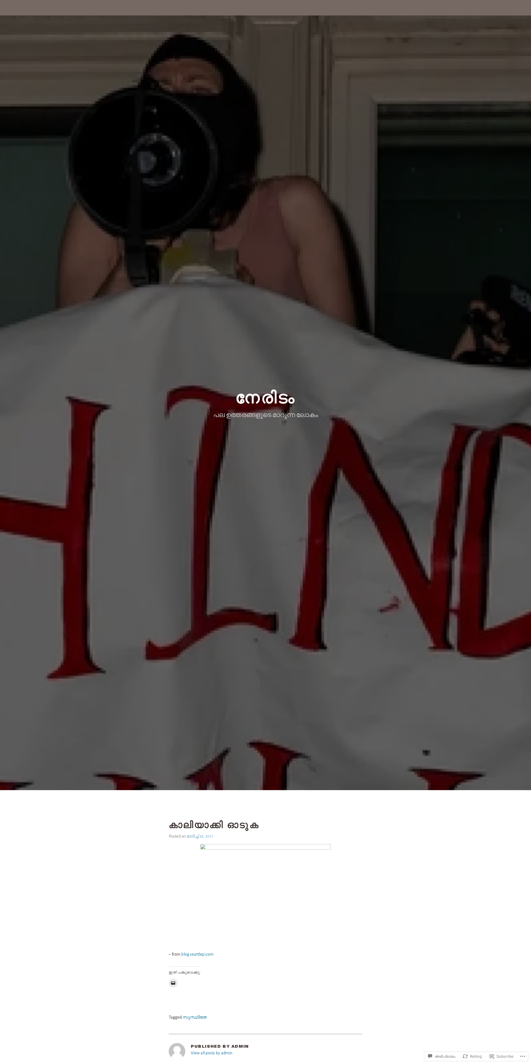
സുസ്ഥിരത (195, 1017)
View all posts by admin (211, 1053)
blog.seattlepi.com (197, 954)
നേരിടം (265, 397)
